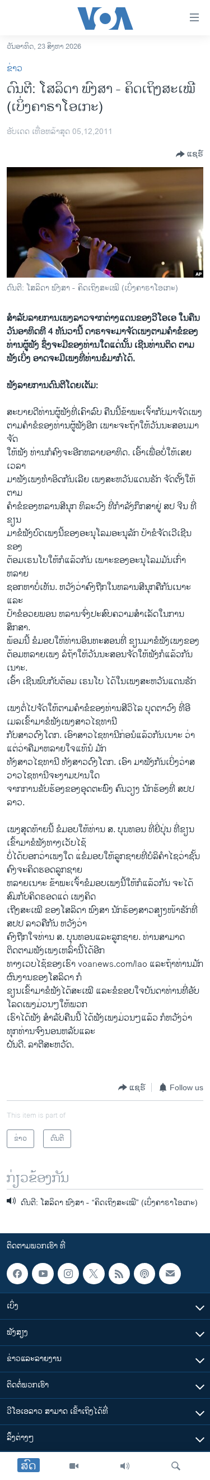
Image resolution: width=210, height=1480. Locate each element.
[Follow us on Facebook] (17, 1273)
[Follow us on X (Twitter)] (93, 1273)
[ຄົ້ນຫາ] (176, 1466)
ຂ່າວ (14, 68)
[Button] (189, 154)
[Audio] (125, 1466)
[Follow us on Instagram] (68, 1273)
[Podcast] (144, 1273)
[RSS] (119, 1273)
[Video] (74, 1466)
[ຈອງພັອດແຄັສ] (169, 1273)
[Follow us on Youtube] (42, 1273)
